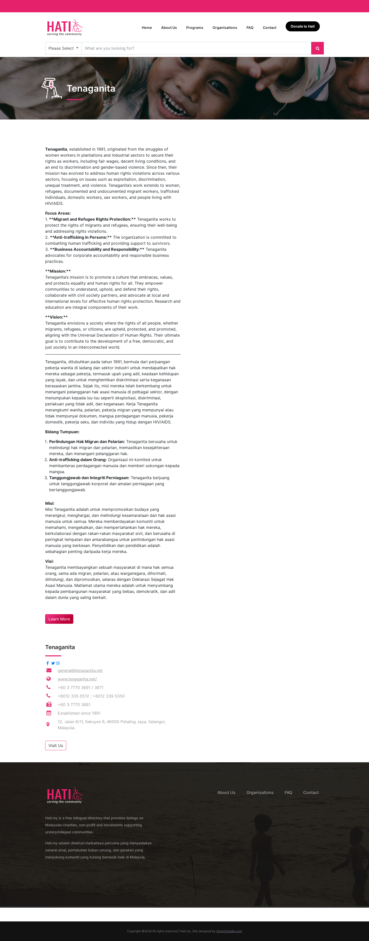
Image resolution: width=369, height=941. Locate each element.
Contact (269, 27)
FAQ (250, 27)
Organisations (225, 27)
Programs (194, 27)
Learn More (59, 618)
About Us (169, 27)
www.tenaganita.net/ (77, 678)
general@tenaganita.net (80, 670)
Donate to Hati (303, 26)
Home (147, 27)
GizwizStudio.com (229, 931)
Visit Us (55, 745)
